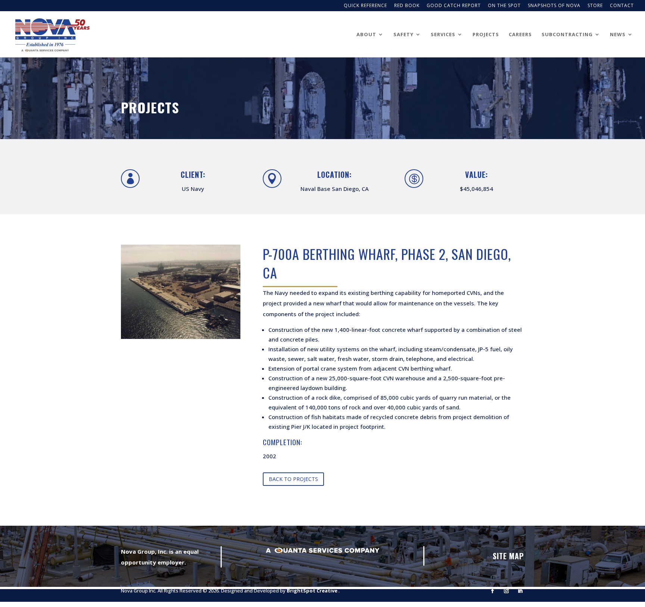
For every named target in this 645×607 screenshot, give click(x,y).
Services (443, 35)
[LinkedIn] (520, 591)
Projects (486, 35)
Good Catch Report (454, 6)
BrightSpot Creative (313, 590)
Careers (520, 35)
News (618, 35)
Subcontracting (567, 35)
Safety (403, 35)
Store (595, 6)
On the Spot (504, 6)
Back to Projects (293, 478)
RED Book (407, 6)
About (366, 35)
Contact (622, 6)
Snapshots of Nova (554, 6)
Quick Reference (365, 6)
